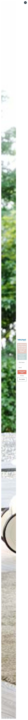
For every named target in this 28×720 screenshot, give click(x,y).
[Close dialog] (25, 2)
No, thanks (22, 379)
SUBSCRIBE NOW (22, 372)
